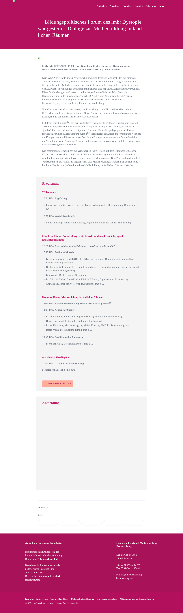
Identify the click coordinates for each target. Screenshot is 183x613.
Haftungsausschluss (107, 599)
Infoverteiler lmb (49, 559)
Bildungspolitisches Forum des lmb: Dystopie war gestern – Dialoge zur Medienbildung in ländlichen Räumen (91, 28)
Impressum (42, 599)
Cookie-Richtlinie (59, 599)
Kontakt (29, 599)
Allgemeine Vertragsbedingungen (137, 599)
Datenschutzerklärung (82, 599)
